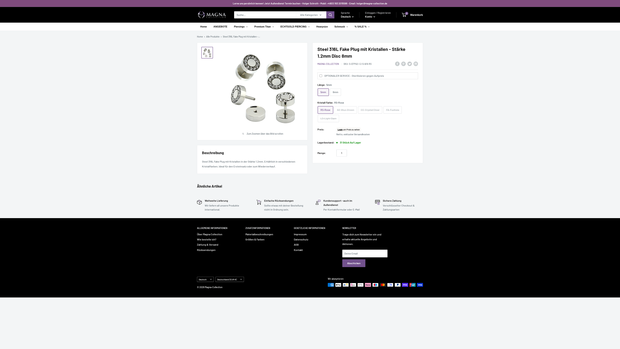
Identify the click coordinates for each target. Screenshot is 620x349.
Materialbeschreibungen (259, 234)
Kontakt (298, 249)
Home (200, 36)
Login (340, 129)
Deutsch (203, 279)
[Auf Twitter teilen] (409, 63)
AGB (296, 244)
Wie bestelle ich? (206, 239)
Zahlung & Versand (207, 244)
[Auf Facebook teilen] (397, 63)
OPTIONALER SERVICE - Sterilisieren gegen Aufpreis (354, 75)
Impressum (300, 234)
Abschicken (354, 263)
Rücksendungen (206, 249)
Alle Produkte (213, 36)
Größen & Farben (254, 239)
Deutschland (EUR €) (227, 279)
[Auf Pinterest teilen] (403, 63)
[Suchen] (330, 14)
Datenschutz (301, 239)
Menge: (321, 152)
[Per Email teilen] (415, 63)
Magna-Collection (328, 64)
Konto (369, 16)
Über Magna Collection (209, 234)
